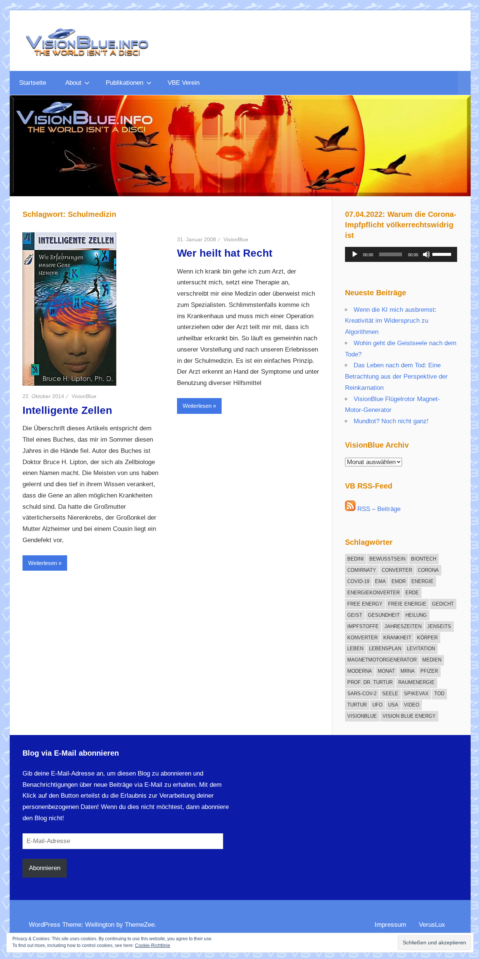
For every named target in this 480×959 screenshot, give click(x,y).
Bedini (355, 559)
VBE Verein (184, 82)
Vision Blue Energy (409, 716)
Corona (428, 570)
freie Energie (407, 604)
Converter (397, 570)
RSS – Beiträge (378, 509)
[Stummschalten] (426, 254)
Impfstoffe (363, 626)
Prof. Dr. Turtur (370, 682)
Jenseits (439, 626)
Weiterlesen (42, 563)
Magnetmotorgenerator (382, 660)
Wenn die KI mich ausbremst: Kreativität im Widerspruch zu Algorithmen (390, 321)
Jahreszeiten (403, 626)
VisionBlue (84, 396)
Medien (431, 660)
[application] (401, 254)
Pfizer (429, 671)
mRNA (407, 671)
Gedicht (443, 604)
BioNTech (423, 559)
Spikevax (416, 693)
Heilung (416, 615)
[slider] (442, 253)
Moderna (359, 671)
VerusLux (432, 924)
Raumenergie (416, 682)
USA (393, 705)
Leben (355, 648)
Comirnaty (361, 570)
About (73, 82)
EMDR (399, 581)
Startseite (32, 82)
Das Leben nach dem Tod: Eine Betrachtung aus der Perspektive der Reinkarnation (396, 376)
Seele (390, 693)
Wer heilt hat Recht (224, 253)
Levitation (421, 648)
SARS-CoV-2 (361, 693)
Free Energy (364, 604)
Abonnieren (44, 868)
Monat (386, 671)
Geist (354, 615)
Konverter (362, 637)
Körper (427, 637)
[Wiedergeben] (354, 254)
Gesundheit (384, 615)
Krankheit (397, 637)
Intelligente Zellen (67, 410)
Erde (412, 592)
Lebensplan (385, 648)
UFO (377, 705)
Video (411, 705)
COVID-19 (358, 581)
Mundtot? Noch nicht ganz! (391, 421)
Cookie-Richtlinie (152, 945)
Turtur (357, 705)
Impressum (390, 924)
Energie (422, 581)
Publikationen (124, 82)
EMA (380, 581)
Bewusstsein (387, 559)
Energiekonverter (373, 592)
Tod (439, 693)
